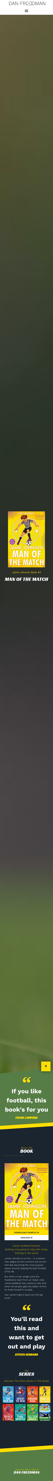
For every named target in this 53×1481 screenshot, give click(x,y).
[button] (26, 11)
